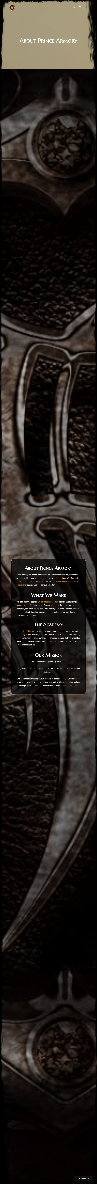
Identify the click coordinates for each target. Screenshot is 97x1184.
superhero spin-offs (24, 605)
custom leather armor (49, 602)
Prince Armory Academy (36, 631)
